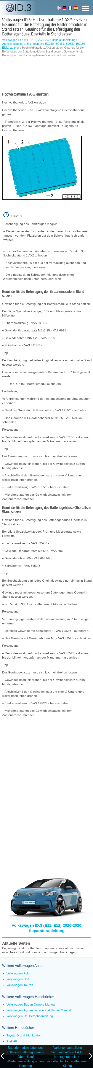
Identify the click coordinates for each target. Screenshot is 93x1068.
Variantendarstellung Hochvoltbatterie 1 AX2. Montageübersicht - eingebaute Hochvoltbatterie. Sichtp (67, 1057)
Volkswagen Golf (17, 979)
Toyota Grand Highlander (23, 1035)
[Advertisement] (46, 75)
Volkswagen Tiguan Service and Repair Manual (38, 1010)
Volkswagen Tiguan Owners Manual (30, 1004)
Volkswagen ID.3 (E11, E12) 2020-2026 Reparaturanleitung (38, 39)
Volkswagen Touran (19, 985)
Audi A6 (11, 1041)
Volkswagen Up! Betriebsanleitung (29, 1016)
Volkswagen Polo (18, 973)
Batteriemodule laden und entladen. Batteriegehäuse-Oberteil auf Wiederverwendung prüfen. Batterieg (26, 1057)
